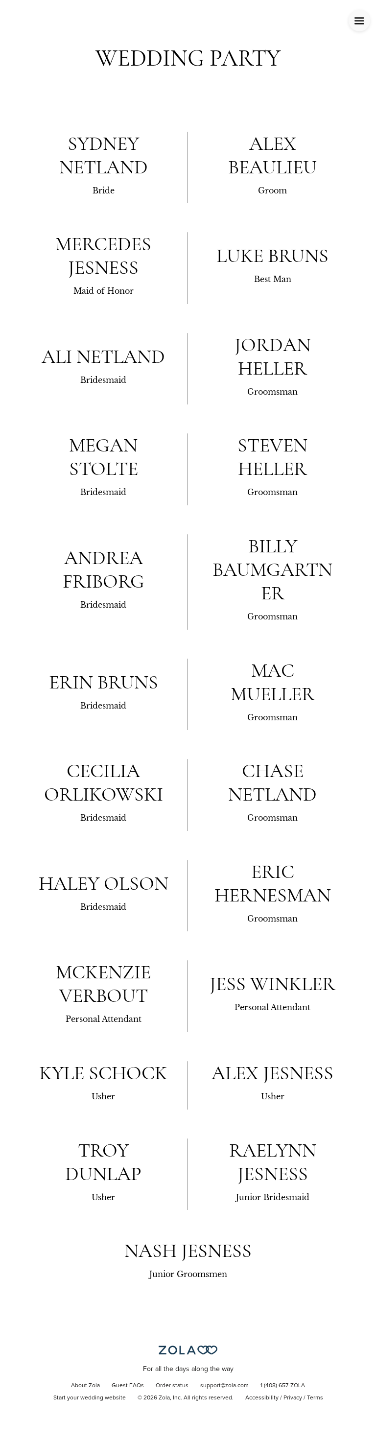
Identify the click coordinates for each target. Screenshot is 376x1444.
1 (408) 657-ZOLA (282, 1386)
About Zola (85, 1386)
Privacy (292, 1398)
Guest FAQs (128, 1386)
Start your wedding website (89, 1398)
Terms (315, 1398)
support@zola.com (224, 1386)
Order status (172, 1386)
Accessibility (262, 1398)
